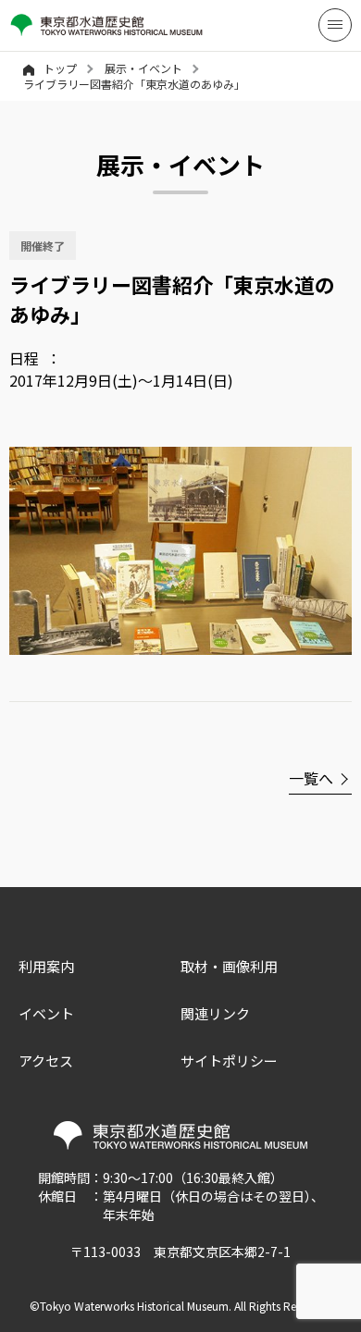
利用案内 (46, 966)
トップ (60, 68)
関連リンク (215, 1013)
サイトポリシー (229, 1060)
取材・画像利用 (229, 966)
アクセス (46, 1060)
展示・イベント (143, 68)
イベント (46, 1013)
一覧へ (311, 778)
